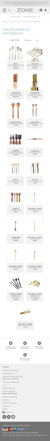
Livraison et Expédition (25, 347)
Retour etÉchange (39, 347)
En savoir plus (25, 4)
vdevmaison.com (8, 373)
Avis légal (6, 406)
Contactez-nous (15, 16)
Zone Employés (37, 435)
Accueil (5, 21)
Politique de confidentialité (24, 435)
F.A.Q (4, 385)
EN (39, 16)
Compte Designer (8, 391)
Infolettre (9, 412)
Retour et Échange (9, 403)
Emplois (44, 435)
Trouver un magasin (29, 16)
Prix (37, 40)
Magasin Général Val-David (12, 376)
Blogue (5, 409)
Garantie (5, 400)
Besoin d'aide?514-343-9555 (25, 359)
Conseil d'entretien (9, 397)
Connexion (45, 10)
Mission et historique (10, 370)
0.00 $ (40, 10)
